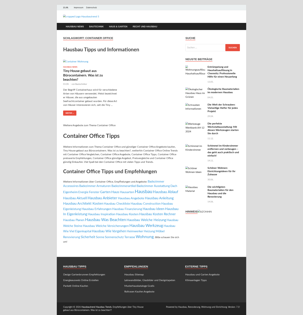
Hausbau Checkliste (117, 203)
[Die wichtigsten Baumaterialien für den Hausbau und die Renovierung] (195, 187)
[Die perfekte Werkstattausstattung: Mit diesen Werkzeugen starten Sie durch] (195, 124)
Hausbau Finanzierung (127, 209)
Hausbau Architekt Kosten (83, 203)
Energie (83, 192)
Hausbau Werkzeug (146, 226)
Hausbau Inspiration (101, 214)
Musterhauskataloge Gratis (139, 286)
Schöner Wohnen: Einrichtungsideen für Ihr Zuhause (221, 171)
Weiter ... (69, 113)
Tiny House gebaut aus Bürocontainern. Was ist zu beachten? (83, 75)
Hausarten (127, 192)
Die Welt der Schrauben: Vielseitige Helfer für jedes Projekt (223, 108)
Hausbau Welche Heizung (146, 220)
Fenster (94, 192)
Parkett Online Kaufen (75, 286)
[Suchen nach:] (212, 47)
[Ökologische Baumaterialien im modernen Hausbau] (195, 89)
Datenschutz (91, 7)
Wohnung (145, 237)
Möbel (160, 231)
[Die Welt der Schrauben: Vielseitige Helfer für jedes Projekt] (195, 105)
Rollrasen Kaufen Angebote (139, 291)
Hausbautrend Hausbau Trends (96, 307)
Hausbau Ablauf (165, 192)
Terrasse (129, 237)
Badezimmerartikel (123, 186)
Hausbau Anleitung (159, 198)
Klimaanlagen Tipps (196, 280)
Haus (115, 192)
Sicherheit (88, 237)
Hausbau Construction (146, 203)
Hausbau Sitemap (134, 274)
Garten (105, 192)
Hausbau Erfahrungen (97, 209)
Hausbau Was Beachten (105, 220)
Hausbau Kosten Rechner (157, 214)
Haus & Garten (118, 26)
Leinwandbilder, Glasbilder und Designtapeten (149, 280)
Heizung (149, 231)
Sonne (100, 237)
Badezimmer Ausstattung (153, 186)
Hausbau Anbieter (102, 198)
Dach (173, 186)
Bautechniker (81, 84)
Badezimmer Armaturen (95, 186)
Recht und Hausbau (145, 26)
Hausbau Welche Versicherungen (106, 226)
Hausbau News (75, 26)
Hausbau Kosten (127, 214)
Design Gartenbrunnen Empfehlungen (84, 274)
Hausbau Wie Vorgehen (109, 231)
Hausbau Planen (73, 220)
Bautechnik (96, 26)
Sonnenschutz (114, 237)
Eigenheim (70, 192)
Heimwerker (135, 231)
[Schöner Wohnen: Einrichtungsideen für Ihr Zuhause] (195, 168)
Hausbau (143, 191)
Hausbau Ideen (153, 209)
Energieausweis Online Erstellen (81, 280)
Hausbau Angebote (131, 198)
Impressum (78, 7)
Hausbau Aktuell (75, 198)
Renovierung (71, 237)
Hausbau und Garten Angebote (202, 274)
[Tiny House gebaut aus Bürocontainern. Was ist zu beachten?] (90, 61)
